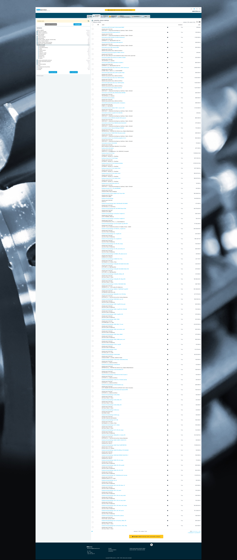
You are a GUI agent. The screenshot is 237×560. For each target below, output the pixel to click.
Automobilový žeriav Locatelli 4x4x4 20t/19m (112, 112)
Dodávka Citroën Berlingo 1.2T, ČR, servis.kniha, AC (113, 248)
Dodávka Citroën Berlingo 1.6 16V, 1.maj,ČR (111, 344)
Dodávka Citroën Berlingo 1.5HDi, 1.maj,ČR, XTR (112, 314)
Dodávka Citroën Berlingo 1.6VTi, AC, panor (111, 490)
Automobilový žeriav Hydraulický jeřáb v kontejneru (113, 102)
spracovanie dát (133, 549)
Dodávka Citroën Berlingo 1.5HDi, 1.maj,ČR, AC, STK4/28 (114, 309)
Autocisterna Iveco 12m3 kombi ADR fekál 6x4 (112, 42)
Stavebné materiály (42, 64)
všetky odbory (40, 30)
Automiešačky (42, 46)
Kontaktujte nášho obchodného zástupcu (120, 10)
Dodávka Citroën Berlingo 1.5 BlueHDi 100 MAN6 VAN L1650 (115, 263)
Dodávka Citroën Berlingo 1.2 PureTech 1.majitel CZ (113, 213)
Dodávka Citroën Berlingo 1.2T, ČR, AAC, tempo (112, 243)
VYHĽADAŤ (77, 24)
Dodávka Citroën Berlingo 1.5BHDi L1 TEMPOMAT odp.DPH (115, 289)
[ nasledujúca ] (191, 532)
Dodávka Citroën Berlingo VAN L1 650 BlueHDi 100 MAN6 (115, 203)
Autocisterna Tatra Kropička (108, 97)
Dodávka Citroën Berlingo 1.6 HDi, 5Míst (111, 394)
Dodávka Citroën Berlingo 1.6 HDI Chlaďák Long (112, 384)
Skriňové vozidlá (42, 54)
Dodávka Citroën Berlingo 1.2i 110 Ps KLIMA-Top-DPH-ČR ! (115, 223)
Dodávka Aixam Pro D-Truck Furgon (110, 158)
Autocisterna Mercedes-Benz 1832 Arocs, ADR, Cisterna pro (115, 67)
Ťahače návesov (42, 50)
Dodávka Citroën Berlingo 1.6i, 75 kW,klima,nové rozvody (114, 475)
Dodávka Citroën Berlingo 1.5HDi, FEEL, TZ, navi (112, 324)
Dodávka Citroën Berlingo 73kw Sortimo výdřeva (113, 515)
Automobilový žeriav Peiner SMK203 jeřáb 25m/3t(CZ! (114, 123)
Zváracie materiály (41, 36)
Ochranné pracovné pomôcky (44, 66)
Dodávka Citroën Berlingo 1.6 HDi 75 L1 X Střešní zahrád (114, 379)
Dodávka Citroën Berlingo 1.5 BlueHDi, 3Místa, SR (113, 274)
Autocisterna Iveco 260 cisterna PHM (110, 47)
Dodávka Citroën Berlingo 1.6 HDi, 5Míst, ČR (111, 399)
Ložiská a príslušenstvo (42, 32)
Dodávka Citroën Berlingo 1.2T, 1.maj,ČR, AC (111, 233)
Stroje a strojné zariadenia (43, 40)
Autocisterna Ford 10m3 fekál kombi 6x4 (111, 32)
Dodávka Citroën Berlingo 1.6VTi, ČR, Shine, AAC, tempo (114, 505)
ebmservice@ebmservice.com (93, 548)
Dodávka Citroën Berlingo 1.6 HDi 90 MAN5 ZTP (112, 369)
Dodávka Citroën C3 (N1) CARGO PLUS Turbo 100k (113, 193)
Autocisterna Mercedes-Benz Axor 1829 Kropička (113, 77)
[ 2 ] (193, 531)
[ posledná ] (198, 532)
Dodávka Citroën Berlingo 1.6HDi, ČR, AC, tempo (112, 460)
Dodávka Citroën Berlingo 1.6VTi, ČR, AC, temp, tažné (114, 495)
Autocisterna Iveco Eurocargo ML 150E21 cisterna (113, 52)
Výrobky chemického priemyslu (44, 61)
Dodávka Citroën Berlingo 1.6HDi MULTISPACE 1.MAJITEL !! (115, 455)
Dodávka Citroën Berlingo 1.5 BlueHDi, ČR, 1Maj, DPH (113, 279)
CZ (191, 8)
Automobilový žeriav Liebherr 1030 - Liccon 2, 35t (113, 107)
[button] (37, 31)
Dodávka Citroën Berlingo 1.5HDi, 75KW (110, 319)
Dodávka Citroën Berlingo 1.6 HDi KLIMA (111, 354)
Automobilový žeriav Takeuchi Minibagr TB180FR (113, 128)
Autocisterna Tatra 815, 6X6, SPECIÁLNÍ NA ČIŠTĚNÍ (113, 92)
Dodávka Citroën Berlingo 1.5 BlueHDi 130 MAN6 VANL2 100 (115, 269)
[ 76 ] (200, 531)
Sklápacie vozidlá (42, 52)
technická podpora (112, 549)
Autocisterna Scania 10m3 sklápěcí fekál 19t (112, 87)
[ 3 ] (194, 531)
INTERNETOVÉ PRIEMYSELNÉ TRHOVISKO (43, 10)
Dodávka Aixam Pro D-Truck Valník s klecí (111, 168)
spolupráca (110, 551)
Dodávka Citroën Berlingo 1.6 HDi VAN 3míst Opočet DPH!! (115, 389)
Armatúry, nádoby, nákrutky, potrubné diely (47, 39)
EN (200, 8)
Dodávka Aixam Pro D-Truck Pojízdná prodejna (112, 163)
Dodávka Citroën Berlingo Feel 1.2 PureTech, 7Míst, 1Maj (114, 525)
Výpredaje (40, 68)
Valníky (40, 48)
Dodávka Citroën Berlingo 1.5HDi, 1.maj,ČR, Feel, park (113, 304)
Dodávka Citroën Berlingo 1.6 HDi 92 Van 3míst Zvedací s (114, 374)
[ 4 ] (196, 531)
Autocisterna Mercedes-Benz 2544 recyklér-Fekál (113, 72)
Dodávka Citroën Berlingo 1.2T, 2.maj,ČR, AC (111, 238)
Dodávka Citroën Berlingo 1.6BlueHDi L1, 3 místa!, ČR (113, 435)
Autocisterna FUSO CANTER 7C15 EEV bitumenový (113, 37)
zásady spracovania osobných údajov (137, 548)
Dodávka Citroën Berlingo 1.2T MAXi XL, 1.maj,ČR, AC (113, 228)
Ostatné (40, 58)
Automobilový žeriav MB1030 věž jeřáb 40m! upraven (114, 118)
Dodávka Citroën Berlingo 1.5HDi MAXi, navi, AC (112, 299)
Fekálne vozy (41, 56)
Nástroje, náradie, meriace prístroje (45, 42)
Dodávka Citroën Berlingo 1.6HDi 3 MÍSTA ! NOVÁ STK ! (114, 440)
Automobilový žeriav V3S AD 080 (109, 143)
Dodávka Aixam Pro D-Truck (108, 153)
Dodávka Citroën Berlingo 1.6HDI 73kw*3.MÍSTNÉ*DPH (114, 445)
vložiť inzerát (74, 72)
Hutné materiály (41, 34)
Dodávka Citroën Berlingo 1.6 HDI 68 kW (111, 364)
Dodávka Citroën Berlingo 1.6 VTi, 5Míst (111, 425)
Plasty (39, 62)
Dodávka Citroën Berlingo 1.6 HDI (109, 349)
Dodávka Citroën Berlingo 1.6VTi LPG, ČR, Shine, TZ (113, 485)
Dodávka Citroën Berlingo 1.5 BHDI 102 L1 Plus (112, 258)
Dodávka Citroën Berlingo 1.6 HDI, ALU (110, 409)
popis (103, 24)
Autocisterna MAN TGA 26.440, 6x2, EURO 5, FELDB (113, 57)
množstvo (180, 24)
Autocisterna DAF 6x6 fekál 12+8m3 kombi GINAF (113, 27)
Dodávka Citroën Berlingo (107, 198)
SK (194, 8)
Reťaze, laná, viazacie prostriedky (45, 43)
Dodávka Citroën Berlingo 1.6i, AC (109, 480)
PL (197, 8)
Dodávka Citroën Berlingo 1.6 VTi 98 (110, 420)
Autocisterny (41, 55)
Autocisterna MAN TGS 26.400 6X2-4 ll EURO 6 (112, 62)
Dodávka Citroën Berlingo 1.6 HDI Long (110, 414)
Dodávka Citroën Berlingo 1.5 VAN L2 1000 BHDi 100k (114, 284)
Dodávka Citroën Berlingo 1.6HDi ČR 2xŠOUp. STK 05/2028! (115, 450)
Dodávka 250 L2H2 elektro (108, 148)
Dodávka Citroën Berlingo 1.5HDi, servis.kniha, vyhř (113, 329)
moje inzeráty (53, 72)
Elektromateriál (41, 38)
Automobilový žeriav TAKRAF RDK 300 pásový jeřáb (113, 133)
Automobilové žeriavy (43, 47)
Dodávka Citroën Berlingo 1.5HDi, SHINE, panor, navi (113, 339)
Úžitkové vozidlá (41, 44)
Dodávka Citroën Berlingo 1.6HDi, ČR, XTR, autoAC (113, 465)
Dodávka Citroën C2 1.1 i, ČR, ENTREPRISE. (111, 188)
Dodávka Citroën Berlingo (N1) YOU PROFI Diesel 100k (114, 208)
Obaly (39, 65)
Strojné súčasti (41, 35)
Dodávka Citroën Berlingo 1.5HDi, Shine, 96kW (112, 334)
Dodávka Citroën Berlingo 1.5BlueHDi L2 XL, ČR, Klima (114, 294)
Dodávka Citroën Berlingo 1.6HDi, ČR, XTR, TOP (112, 470)
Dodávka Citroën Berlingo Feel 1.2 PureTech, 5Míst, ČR (114, 520)
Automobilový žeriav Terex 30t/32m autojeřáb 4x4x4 (114, 138)
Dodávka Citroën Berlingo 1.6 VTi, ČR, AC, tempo (112, 430)
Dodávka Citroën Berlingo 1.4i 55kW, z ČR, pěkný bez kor (114, 253)
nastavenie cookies (141, 549)
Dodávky (41, 51)
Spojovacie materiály (42, 31)
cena (199, 24)
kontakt (110, 548)
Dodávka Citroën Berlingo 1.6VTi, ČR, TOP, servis (113, 510)
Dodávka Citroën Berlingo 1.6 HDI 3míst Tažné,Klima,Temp (115, 359)
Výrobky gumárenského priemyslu (45, 60)
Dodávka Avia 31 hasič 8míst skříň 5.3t (110, 183)
